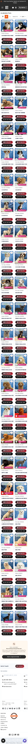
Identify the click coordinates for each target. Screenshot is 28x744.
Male (5, 33)
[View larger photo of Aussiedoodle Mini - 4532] (25, 21)
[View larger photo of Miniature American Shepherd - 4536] (12, 587)
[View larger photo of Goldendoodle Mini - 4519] (12, 432)
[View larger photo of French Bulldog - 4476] (25, 330)
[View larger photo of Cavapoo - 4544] (12, 201)
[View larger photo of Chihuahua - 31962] (25, 201)
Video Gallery (4, 727)
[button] (6, 21)
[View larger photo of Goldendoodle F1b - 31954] (12, 381)
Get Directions (7, 686)
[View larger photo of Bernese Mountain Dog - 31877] (25, 73)
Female (19, 33)
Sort (23, 16)
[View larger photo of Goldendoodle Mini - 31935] (12, 407)
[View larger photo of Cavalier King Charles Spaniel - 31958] (25, 150)
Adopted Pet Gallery (4, 722)
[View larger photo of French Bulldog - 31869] (25, 304)
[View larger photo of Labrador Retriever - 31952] (12, 484)
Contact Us (4, 725)
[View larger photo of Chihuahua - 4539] (12, 227)
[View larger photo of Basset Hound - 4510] (12, 47)
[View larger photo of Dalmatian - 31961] (25, 278)
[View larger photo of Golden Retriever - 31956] (25, 355)
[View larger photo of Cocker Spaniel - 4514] (25, 252)
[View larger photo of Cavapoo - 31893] (25, 175)
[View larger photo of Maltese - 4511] (25, 535)
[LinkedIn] (19, 708)
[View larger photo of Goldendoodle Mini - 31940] (25, 407)
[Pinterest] (12, 708)
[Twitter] (15, 708)
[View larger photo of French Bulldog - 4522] (12, 355)
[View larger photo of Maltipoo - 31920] (25, 561)
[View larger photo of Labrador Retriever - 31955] (25, 484)
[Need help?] (3, 740)
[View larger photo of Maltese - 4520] (12, 561)
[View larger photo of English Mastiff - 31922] (12, 304)
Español (4, 729)
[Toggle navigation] (2, 7)
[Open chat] (25, 741)
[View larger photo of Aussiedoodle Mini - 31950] (12, 21)
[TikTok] (8, 708)
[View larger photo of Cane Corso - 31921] (25, 124)
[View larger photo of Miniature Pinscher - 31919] (12, 612)
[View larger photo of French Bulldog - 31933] (12, 330)
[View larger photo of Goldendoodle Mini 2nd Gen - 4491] (25, 432)
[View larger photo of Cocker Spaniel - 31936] (12, 252)
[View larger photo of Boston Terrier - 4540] (12, 124)
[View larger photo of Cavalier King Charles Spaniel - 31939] (12, 150)
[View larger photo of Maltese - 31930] (25, 510)
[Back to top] (26, 666)
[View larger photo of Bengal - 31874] (12, 73)
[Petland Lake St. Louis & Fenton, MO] (6, 7)
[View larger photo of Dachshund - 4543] (12, 278)
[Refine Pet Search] (3, 16)
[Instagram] (5, 708)
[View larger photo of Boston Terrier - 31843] (25, 98)
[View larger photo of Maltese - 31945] (12, 535)
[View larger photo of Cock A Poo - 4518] (25, 227)
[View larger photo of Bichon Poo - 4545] (12, 98)
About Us (3, 719)
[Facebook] (3, 708)
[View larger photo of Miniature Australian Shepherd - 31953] (25, 587)
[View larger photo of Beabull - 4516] (25, 47)
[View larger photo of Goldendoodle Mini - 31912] (25, 381)
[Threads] (17, 708)
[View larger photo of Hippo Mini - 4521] (12, 458)
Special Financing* (3, 716)
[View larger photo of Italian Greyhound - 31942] (25, 458)
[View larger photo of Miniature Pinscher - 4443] (25, 612)
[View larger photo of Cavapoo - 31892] (12, 175)
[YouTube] (10, 708)
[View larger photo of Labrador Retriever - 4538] (12, 510)
